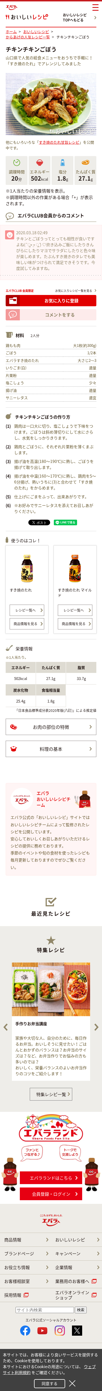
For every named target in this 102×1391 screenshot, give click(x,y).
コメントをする (60, 315)
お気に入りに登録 (61, 301)
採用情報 (12, 1295)
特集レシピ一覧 (51, 1094)
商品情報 (12, 1240)
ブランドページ (19, 1253)
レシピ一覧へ (25, 610)
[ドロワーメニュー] (95, 7)
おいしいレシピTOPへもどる (75, 17)
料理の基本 (51, 748)
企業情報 (63, 1267)
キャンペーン (67, 1253)
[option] (51, 1022)
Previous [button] (5, 1027)
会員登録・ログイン (51, 1194)
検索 (80, 1310)
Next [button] (96, 1027)
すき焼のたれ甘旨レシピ (59, 142)
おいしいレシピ (70, 1240)
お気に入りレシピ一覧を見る (73, 290)
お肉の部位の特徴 (51, 726)
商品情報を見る (25, 623)
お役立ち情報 (17, 1267)
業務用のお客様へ (72, 1281)
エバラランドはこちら (51, 1178)
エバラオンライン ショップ (72, 1295)
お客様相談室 (17, 1281)
